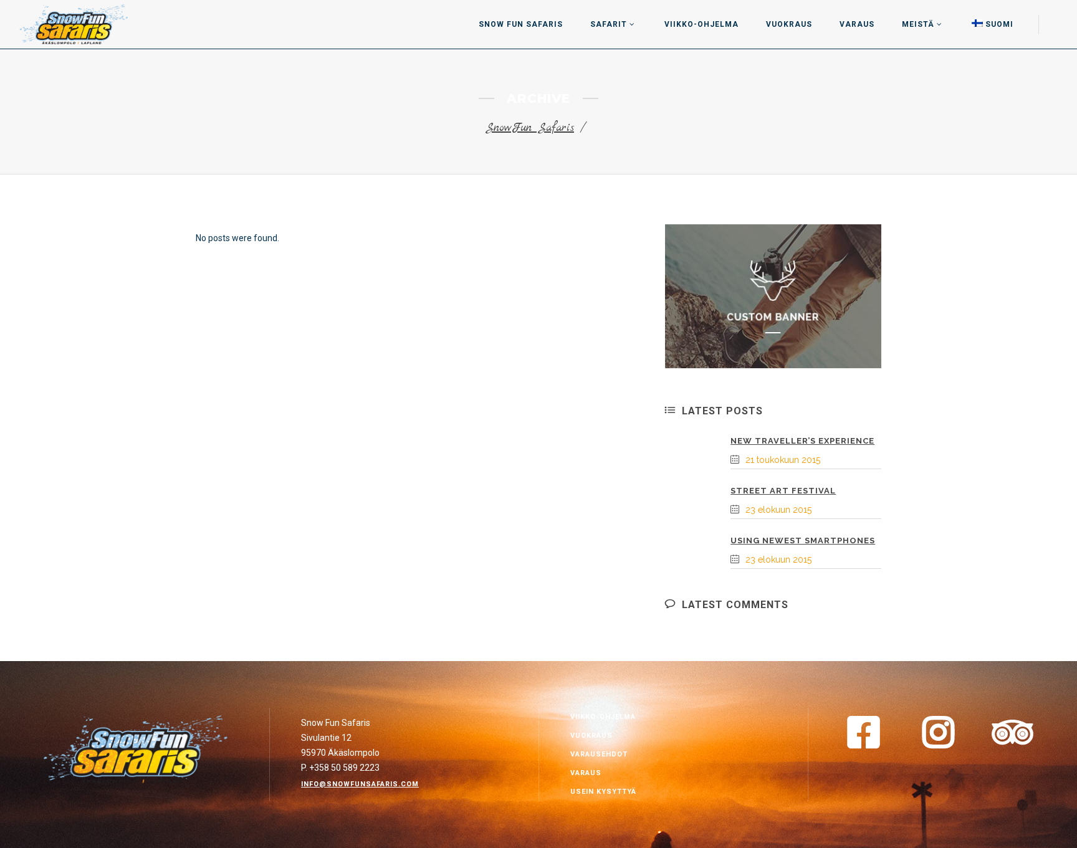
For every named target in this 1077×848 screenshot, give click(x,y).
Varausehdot (599, 754)
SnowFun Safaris (530, 128)
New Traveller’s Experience (802, 440)
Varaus (585, 773)
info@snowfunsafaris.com (360, 784)
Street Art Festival (783, 490)
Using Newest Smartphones (802, 540)
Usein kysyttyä (603, 792)
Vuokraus (591, 735)
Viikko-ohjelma (603, 717)
